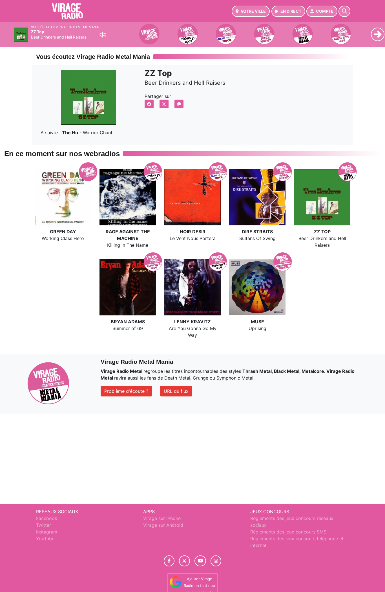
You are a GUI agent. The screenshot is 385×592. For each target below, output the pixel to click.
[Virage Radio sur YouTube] (200, 560)
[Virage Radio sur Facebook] (169, 560)
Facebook (46, 518)
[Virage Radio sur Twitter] (184, 560)
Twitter (43, 525)
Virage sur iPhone (162, 518)
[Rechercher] (344, 11)
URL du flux (176, 391)
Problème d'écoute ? (126, 391)
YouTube (45, 538)
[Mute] (103, 34)
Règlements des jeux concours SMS (288, 532)
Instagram (46, 532)
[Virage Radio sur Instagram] (216, 560)
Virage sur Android (163, 525)
